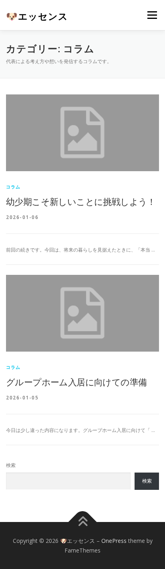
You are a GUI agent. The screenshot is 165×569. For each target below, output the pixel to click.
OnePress (114, 540)
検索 (11, 465)
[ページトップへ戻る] (82, 522)
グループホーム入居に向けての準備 (76, 382)
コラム (13, 187)
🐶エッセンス (37, 15)
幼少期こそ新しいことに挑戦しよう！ (81, 201)
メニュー (152, 15)
